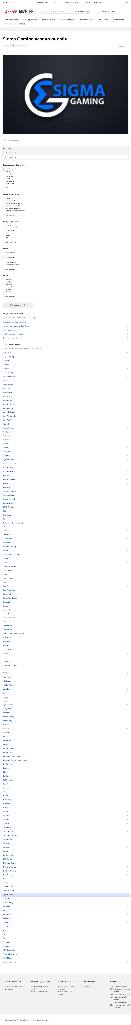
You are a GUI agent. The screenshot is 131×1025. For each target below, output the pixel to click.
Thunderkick (7, 922)
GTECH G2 (7, 638)
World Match (7, 958)
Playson (6, 816)
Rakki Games (8, 855)
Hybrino (5, 645)
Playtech (6, 819)
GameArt (6, 586)
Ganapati (6, 614)
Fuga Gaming (8, 578)
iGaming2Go (7, 649)
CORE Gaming (8, 507)
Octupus (6, 768)
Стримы (87, 2)
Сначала (122, 46)
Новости (97, 2)
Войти (127, 2)
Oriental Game (8, 788)
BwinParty (6, 487)
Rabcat (5, 851)
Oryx (4, 792)
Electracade (7, 535)
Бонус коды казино (10, 330)
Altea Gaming (8, 373)
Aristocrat (6, 388)
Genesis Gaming (9, 618)
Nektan (5, 736)
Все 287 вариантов (10, 157)
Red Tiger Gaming (9, 871)
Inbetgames (7, 661)
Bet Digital (6, 432)
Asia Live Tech (8, 404)
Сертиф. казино (30, 20)
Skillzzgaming (8, 903)
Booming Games (9, 479)
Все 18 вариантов (9, 215)
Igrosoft (5, 653)
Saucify (5, 883)
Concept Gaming (9, 503)
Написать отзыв (108, 11)
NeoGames (7, 740)
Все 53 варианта (9, 269)
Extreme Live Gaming (11, 554)
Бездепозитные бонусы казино (14, 322)
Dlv (4, 519)
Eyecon (5, 558)
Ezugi (5, 562)
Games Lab (7, 594)
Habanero (6, 642)
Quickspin (6, 847)
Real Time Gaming (9, 863)
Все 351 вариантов (10, 188)
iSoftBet (6, 673)
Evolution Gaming (9, 547)
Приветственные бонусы (12, 338)
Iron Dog (6, 669)
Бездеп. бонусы (67, 20)
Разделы (9, 2)
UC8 (4, 930)
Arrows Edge (7, 392)
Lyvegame (6, 713)
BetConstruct (7, 436)
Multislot (6, 732)
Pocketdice (7, 827)
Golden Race (7, 630)
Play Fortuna (83, 11)
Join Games (7, 681)
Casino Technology (10, 491)
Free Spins (103, 20)
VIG (4, 934)
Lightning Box (8, 705)
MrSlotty (6, 729)
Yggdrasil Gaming (9, 962)
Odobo (5, 772)
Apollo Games (8, 384)
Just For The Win (9, 685)
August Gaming (8, 408)
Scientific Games (9, 887)
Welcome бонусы (86, 20)
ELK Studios (7, 539)
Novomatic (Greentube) (11, 756)
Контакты (87, 986)
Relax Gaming (8, 875)
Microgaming (7, 721)
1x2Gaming (7, 353)
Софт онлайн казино (39, 992)
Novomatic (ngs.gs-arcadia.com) (15, 760)
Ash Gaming (7, 396)
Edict (4, 527)
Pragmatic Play (8, 831)
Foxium (5, 574)
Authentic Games (9, 412)
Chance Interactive (10, 499)
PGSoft (5, 808)
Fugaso (5, 582)
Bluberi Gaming (8, 467)
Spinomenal (7, 914)
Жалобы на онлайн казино (122, 1006)
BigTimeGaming (8, 460)
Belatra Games (8, 428)
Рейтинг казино (43, 2)
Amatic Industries (9, 377)
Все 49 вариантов (9, 296)
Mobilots (6, 725)
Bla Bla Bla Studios (10, 464)
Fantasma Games (9, 566)
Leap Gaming (7, 701)
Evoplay (6, 551)
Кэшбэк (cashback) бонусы (13, 334)
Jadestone (6, 677)
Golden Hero (7, 626)
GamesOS (6, 602)
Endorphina (7, 543)
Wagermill (6, 942)
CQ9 (4, 511)
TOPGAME (7, 926)
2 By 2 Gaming (8, 357)
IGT (4, 657)
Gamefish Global (9, 590)
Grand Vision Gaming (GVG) (13, 634)
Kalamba (6, 689)
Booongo (6, 483)
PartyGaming (7, 800)
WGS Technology (9, 950)
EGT (4, 531)
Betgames (6, 440)
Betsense (6, 444)
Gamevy (6, 606)
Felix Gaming (7, 570)
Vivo (4, 938)
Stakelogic (6, 918)
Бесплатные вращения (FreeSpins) (16, 326)
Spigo (5, 910)
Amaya (5, 380)
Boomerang (7, 475)
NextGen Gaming (9, 748)
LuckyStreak (7, 709)
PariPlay (6, 796)
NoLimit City (7, 752)
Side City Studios (9, 891)
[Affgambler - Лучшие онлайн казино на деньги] (19, 11)
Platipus (6, 812)
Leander (5, 697)
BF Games (7, 452)
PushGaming (7, 839)
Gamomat (6, 610)
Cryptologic (7, 515)
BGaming (6, 456)
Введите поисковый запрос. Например (67, 11)
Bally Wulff (7, 420)
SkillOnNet (6, 899)
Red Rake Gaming (9, 867)
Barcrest (6, 424)
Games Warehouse (10, 598)
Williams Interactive (10, 954)
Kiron (4, 693)
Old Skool (6, 776)
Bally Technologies (10, 416)
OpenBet (6, 784)
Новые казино (48, 20)
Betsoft (5, 448)
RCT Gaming (7, 859)
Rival (4, 879)
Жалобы (57, 2)
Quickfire (6, 843)
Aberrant (6, 361)
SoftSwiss (6, 906)
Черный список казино (15, 24)
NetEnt (5, 744)
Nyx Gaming (7, 764)
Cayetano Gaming (9, 495)
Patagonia (6, 804)
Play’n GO (6, 823)
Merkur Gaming (8, 717)
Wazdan (6, 946)
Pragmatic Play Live (10, 835)
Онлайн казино (121, 986)
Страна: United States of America (14, 45)
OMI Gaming (7, 780)
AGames (6, 365)
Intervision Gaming (10, 665)
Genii (4, 622)
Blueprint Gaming (9, 471)
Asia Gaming (7, 400)
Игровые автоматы (72, 2)
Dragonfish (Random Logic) (13, 523)
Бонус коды (118, 20)
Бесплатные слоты (122, 994)
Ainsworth (6, 369)
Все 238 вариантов (10, 242)
